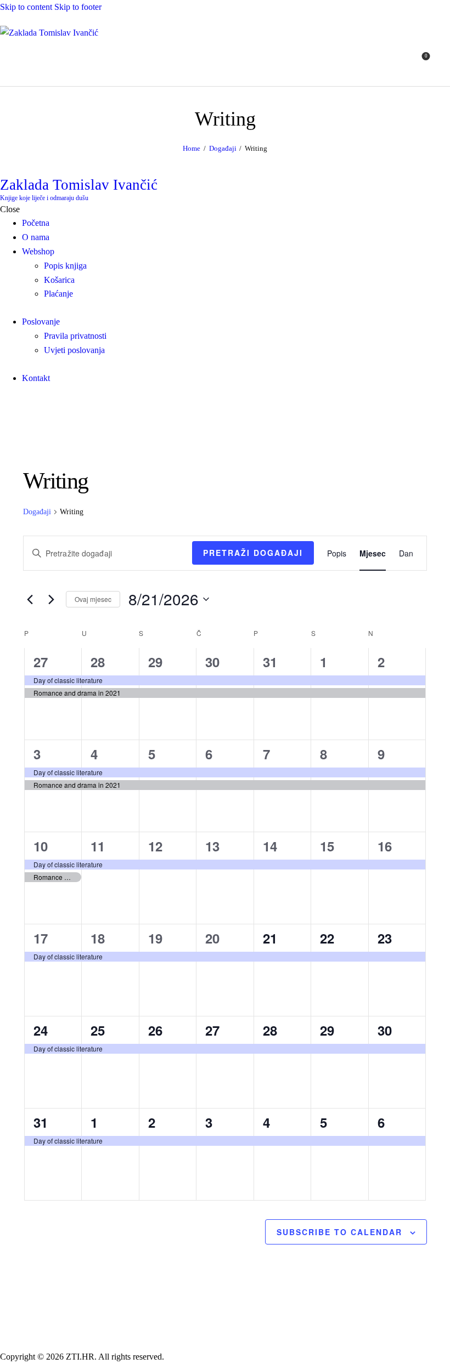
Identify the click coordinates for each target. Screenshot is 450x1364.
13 (212, 846)
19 (155, 938)
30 (212, 661)
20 (212, 938)
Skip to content (26, 7)
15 (327, 846)
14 (270, 846)
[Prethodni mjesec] (29, 599)
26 (155, 1030)
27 (40, 661)
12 (155, 846)
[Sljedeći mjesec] (51, 599)
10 (40, 846)
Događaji (223, 148)
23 (385, 938)
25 (98, 1030)
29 (155, 661)
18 (98, 938)
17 (40, 938)
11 (98, 846)
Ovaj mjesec (93, 599)
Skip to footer (78, 7)
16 (385, 846)
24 (40, 1030)
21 (270, 938)
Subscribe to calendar (339, 1231)
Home (191, 148)
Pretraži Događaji (253, 552)
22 (327, 938)
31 (270, 661)
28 (98, 661)
